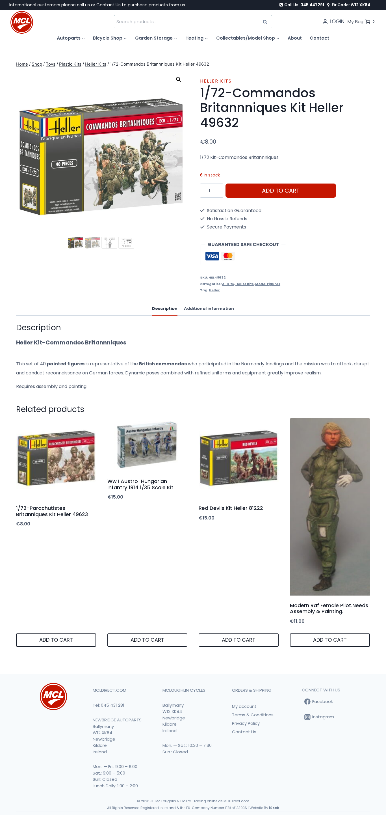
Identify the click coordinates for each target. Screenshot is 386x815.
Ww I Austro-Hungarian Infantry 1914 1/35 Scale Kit (140, 484)
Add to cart (280, 191)
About (295, 38)
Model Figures (267, 284)
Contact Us (108, 5)
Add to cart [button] (56, 639)
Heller (214, 290)
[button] (179, 79)
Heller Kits (216, 81)
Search (266, 21)
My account (244, 706)
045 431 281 (112, 705)
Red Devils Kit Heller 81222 (231, 508)
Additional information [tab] (209, 308)
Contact (319, 38)
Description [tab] (164, 308)
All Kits (228, 284)
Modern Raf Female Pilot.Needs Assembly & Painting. (329, 608)
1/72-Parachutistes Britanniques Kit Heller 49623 (52, 511)
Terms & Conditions (253, 715)
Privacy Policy (246, 723)
